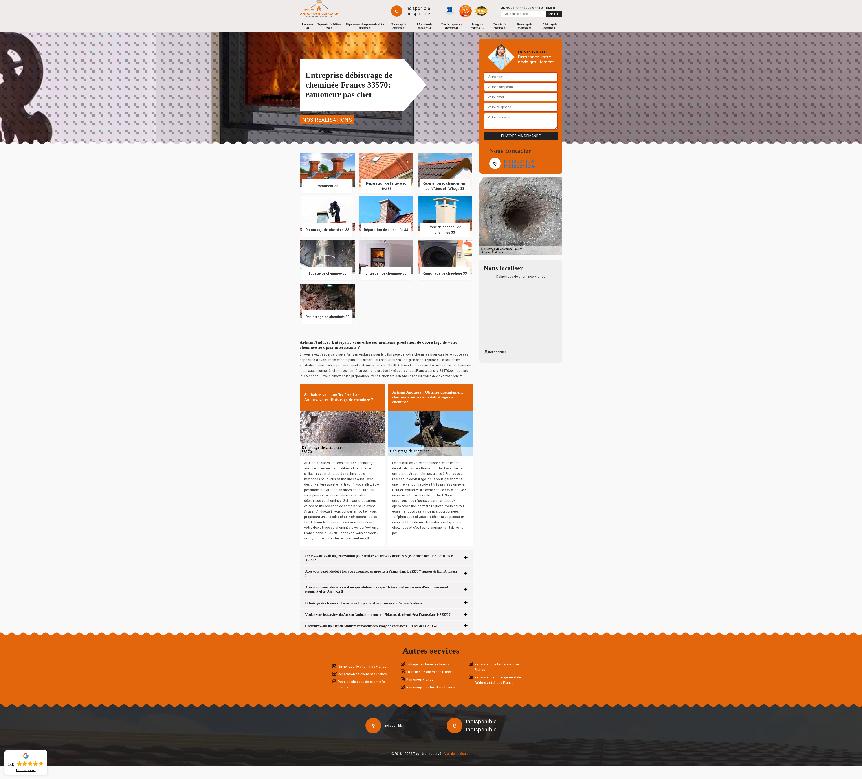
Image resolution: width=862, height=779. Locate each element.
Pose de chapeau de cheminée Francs (361, 684)
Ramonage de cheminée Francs (362, 666)
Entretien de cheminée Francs (429, 672)
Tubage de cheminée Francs (428, 664)
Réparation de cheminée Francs (362, 674)
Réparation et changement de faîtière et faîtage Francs (498, 680)
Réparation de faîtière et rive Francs (497, 666)
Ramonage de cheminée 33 (398, 26)
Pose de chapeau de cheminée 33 (451, 26)
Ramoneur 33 (307, 26)
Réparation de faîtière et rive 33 (329, 26)
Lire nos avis (26, 770)
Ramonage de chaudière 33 (524, 26)
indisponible (418, 8)
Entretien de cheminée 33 (499, 26)
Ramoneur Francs (420, 679)
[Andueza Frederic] (319, 9)
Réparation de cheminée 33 (424, 26)
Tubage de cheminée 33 (477, 26)
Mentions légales (457, 753)
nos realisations (327, 120)
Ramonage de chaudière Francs (430, 687)
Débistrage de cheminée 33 (550, 26)
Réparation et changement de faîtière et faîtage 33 (365, 26)
